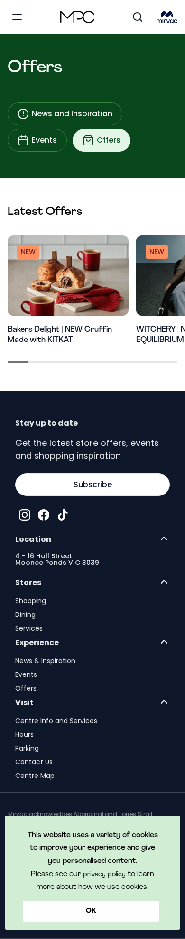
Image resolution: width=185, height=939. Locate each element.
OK (91, 910)
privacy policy (104, 874)
